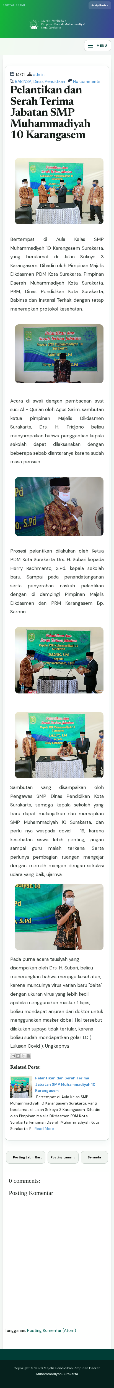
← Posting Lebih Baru (25, 1157)
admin (39, 74)
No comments (86, 81)
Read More (44, 1128)
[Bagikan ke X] (23, 1056)
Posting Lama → (63, 1157)
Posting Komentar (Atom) (51, 1330)
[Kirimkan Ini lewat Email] (12, 1056)
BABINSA (23, 81)
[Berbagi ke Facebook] (28, 1056)
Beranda (94, 1157)
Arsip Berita (99, 5)
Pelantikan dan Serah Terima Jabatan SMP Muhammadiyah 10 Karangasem (50, 113)
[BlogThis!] (18, 1056)
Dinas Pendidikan (49, 81)
